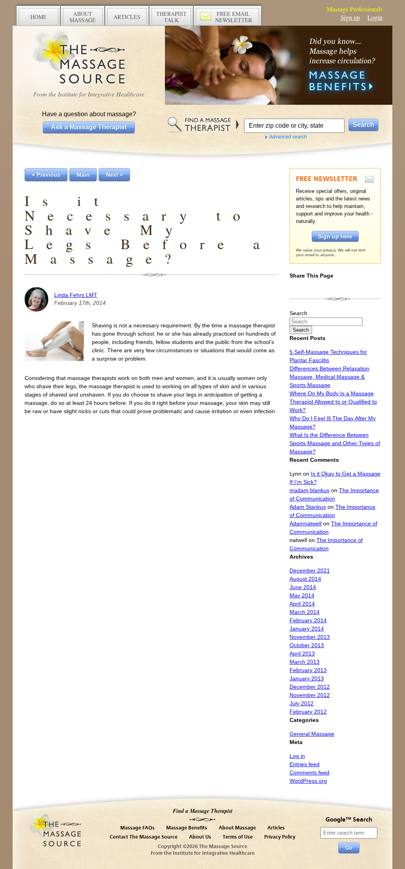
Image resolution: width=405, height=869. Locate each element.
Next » (114, 175)
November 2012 (310, 695)
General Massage (312, 734)
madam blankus (309, 490)
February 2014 (308, 620)
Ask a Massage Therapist (89, 127)
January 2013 (307, 678)
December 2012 (310, 687)
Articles (276, 828)
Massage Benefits (186, 828)
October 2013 (307, 645)
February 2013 (308, 670)
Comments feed (309, 772)
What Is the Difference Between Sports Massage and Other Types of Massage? (335, 443)
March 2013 (305, 662)
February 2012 (308, 711)
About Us (200, 837)
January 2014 (307, 628)
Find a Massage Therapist (203, 811)
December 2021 (310, 570)
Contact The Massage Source (144, 837)
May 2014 (302, 595)
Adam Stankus (308, 507)
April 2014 (302, 604)
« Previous (46, 175)
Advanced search (288, 136)
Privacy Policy (279, 837)
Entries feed (305, 764)
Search (298, 313)
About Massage (237, 828)
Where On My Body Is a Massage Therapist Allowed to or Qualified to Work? (333, 401)
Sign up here (335, 236)
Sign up (350, 17)
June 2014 (303, 587)
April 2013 (302, 653)
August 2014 (305, 579)
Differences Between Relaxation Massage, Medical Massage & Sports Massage (329, 376)
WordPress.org (308, 781)
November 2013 (310, 637)
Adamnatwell (306, 523)
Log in (297, 756)
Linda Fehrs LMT (75, 295)
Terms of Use (238, 837)
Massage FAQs (137, 828)
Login (374, 17)
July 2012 (302, 703)
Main (83, 175)
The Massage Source (89, 58)
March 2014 (305, 612)
